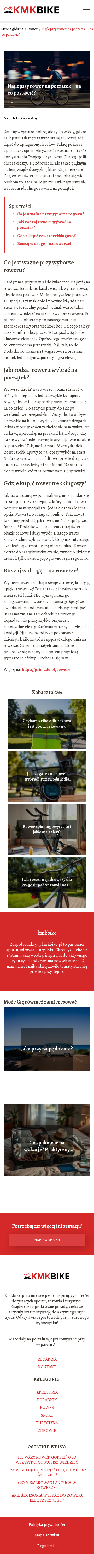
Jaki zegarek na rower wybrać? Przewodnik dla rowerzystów (47, 776)
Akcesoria (47, 1392)
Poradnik (47, 1400)
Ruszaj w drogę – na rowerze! (44, 244)
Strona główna (12, 28)
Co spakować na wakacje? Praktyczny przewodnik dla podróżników (47, 1146)
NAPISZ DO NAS (47, 1239)
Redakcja (47, 1359)
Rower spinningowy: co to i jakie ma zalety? (47, 829)
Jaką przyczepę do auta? (47, 1048)
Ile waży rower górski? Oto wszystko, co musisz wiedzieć (47, 1459)
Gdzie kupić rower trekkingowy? (46, 236)
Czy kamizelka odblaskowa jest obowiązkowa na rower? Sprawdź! (47, 723)
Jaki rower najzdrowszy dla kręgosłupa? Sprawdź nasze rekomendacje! (47, 882)
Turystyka (47, 1423)
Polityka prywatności (47, 1525)
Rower (33, 28)
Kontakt (47, 1367)
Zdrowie (47, 1430)
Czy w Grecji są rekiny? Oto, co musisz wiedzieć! (47, 1472)
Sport (47, 1415)
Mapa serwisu (46, 1535)
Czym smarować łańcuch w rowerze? (47, 1485)
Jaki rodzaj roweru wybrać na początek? (44, 225)
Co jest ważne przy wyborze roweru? (50, 214)
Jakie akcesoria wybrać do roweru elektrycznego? (47, 1497)
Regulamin (46, 1546)
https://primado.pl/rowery (46, 670)
